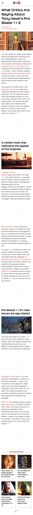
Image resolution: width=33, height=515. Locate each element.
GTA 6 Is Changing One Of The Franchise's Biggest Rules (24, 500)
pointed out (11, 404)
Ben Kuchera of (6, 226)
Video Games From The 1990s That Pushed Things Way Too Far (6, 501)
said (6, 402)
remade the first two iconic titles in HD (14, 66)
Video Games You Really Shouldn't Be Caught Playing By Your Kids (7, 473)
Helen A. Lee (7, 27)
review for (6, 271)
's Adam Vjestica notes (13, 376)
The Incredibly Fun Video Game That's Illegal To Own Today (24, 473)
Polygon (15, 226)
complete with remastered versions (19, 73)
